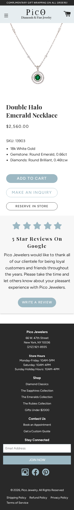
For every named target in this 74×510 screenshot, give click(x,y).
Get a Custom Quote (37, 431)
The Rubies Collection (37, 403)
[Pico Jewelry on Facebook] (35, 475)
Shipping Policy (16, 497)
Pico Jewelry (29, 490)
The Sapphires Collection (37, 390)
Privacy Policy (59, 497)
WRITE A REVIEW (37, 302)
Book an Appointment (37, 424)
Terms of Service (17, 502)
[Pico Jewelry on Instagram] (25, 475)
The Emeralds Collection (37, 397)
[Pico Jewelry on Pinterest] (45, 475)
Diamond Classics (37, 384)
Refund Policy (38, 497)
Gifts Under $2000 (37, 410)
